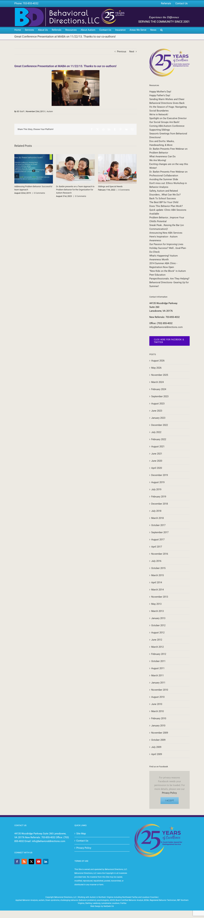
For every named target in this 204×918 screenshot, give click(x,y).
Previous (121, 51)
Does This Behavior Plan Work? (166, 206)
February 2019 (158, 496)
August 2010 (157, 697)
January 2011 (158, 682)
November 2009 (159, 732)
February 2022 (158, 439)
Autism (50, 111)
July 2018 (156, 510)
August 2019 (157, 482)
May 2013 (156, 604)
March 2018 (157, 518)
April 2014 (156, 582)
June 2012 (156, 639)
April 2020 (156, 468)
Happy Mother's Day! (160, 91)
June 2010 (156, 704)
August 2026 (157, 360)
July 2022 (156, 432)
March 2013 (157, 611)
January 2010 (158, 725)
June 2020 (156, 460)
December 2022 (159, 425)
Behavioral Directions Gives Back (167, 103)
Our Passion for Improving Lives (166, 244)
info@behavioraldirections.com (166, 327)
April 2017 (156, 546)
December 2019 (159, 475)
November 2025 (159, 375)
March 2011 (157, 675)
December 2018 (159, 503)
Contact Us (82, 840)
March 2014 (157, 589)
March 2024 (157, 382)
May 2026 (156, 367)
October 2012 (158, 625)
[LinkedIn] (45, 861)
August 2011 (157, 668)
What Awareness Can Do (162, 156)
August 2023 (157, 403)
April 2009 (156, 754)
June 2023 (156, 410)
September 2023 (159, 396)
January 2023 (158, 417)
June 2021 (156, 453)
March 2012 (157, 646)
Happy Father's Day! (159, 95)
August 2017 (157, 539)
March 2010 (157, 711)
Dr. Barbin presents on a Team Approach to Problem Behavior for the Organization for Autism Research (75, 189)
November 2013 (159, 596)
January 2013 (158, 618)
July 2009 (156, 747)
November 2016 (159, 553)
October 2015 (158, 568)
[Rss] (24, 861)
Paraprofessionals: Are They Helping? (169, 278)
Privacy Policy (169, 792)
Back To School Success (162, 198)
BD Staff (20, 111)
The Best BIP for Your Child (163, 202)
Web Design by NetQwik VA (102, 906)
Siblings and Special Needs (110, 186)
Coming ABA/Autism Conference (166, 126)
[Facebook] (17, 861)
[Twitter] (31, 861)
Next (131, 51)
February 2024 (158, 389)
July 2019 (156, 489)
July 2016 (156, 561)
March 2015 (157, 575)
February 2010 (158, 718)
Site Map (81, 833)
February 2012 (158, 654)
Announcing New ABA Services (165, 232)
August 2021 (157, 446)
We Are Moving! (157, 160)
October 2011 (158, 661)
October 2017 (158, 525)
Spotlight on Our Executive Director (168, 118)
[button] (161, 30)
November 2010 (159, 689)
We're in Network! (158, 114)
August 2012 (157, 632)
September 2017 (159, 532)
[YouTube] (38, 861)
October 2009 (158, 739)
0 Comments (39, 193)
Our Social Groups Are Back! (164, 122)
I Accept (169, 800)
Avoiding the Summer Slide (163, 179)
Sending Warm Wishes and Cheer (166, 99)
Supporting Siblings (159, 129)
